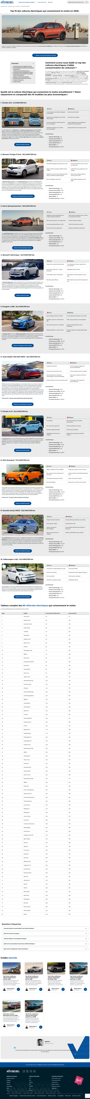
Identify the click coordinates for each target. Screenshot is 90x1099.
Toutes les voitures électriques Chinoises (19, 497)
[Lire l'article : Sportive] (85, 989)
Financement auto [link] (56, 1080)
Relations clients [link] (52, 1096)
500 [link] (30, 1084)
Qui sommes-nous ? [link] (56, 1078)
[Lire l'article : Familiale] (63, 989)
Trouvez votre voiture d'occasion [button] (26, 2)
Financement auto (42, 2)
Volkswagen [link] (9, 1086)
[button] (23, 64)
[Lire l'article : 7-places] (40, 989)
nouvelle (8, 233)
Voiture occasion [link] (11, 1078)
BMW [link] (8, 1088)
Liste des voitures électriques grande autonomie (20, 398)
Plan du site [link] (68, 1096)
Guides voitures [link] (55, 1084)
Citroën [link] (8, 1084)
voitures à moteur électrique (73, 46)
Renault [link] (8, 1082)
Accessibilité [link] (60, 1096)
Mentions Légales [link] (14, 1096)
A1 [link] (29, 1088)
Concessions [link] (55, 1082)
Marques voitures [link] (56, 1086)
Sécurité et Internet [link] (41, 1096)
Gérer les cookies (76, 1096)
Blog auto (50, 2)
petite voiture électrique (27, 130)
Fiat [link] (7, 1090)
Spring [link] (30, 1082)
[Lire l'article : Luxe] (18, 1025)
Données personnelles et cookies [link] (27, 1096)
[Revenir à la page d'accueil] (7, 2)
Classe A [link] (31, 1086)
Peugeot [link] (9, 1080)
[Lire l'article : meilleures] (18, 989)
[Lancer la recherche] (86, 2)
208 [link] (30, 1080)
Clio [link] (30, 1078)
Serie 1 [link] (30, 1090)
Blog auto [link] (54, 1088)
